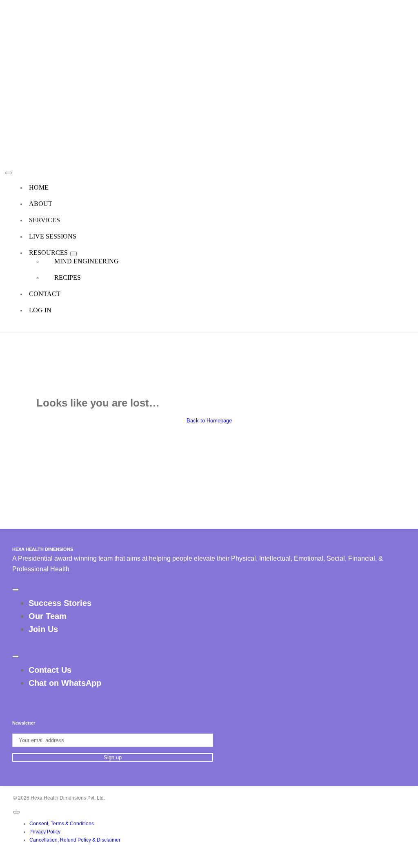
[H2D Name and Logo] (94, 8)
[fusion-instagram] (212, 699)
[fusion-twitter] (205, 699)
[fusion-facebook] (199, 699)
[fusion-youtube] (219, 699)
